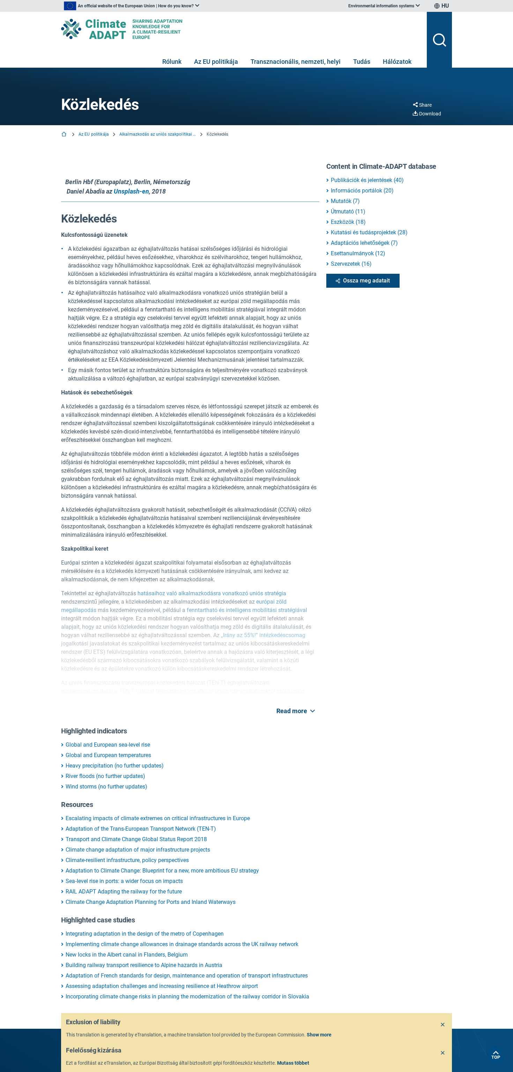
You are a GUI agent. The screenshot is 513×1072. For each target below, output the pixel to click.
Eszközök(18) (348, 222)
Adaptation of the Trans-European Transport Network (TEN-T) (141, 828)
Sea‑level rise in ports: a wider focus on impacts (124, 881)
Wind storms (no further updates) (106, 786)
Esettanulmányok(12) (358, 253)
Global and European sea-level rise (108, 744)
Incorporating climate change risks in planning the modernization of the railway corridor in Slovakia (187, 996)
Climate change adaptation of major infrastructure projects (138, 849)
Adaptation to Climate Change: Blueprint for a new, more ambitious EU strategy (162, 870)
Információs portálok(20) (362, 190)
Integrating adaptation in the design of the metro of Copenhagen (145, 933)
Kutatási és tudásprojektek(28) (369, 232)
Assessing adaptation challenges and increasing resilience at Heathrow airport (162, 986)
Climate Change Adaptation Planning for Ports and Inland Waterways (151, 902)
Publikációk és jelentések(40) (367, 180)
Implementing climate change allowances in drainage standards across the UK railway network (182, 944)
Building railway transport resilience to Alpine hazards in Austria (144, 965)
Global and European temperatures (108, 755)
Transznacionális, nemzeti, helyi (296, 61)
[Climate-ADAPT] (241, 29)
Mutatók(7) (345, 201)
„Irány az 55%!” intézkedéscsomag (263, 635)
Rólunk (171, 61)
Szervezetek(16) (351, 264)
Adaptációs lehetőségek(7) (364, 243)
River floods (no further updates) (105, 776)
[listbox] (131, 6)
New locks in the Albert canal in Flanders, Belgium (127, 954)
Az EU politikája (216, 61)
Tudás (361, 61)
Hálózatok (397, 61)
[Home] (64, 134)
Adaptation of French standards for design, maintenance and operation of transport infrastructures (187, 975)
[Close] (443, 1025)
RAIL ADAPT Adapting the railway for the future (124, 891)
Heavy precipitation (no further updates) (115, 765)
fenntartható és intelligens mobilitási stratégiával (247, 610)
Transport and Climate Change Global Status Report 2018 (136, 839)
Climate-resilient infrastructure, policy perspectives (127, 860)
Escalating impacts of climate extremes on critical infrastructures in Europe (158, 818)
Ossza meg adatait (366, 280)
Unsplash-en (131, 191)
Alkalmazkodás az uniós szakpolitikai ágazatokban (157, 134)
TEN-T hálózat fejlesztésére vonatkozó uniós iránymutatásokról (197, 691)
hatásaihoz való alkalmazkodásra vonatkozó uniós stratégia (211, 593)
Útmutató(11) (348, 211)
